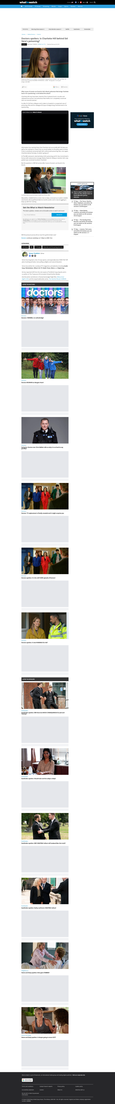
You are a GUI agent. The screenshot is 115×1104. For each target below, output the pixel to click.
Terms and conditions (27, 1086)
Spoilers (24, 44)
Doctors (39, 34)
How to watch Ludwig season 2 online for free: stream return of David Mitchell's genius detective (83, 194)
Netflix (67, 29)
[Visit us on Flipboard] (81, 2)
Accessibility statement (28, 1090)
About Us (60, 1090)
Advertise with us (79, 1090)
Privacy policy (61, 1086)
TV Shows (37, 6)
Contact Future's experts (46, 1086)
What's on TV (41, 44)
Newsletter (65, 87)
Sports (66, 6)
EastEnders (77, 29)
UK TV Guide (28, 6)
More (79, 6)
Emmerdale (87, 29)
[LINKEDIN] (30, 256)
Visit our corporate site (78, 1075)
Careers (42, 1090)
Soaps (60, 6)
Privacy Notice (26, 220)
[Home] (22, 6)
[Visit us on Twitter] (78, 2)
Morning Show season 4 (37, 29)
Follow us (57, 87)
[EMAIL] (35, 256)
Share (25, 87)
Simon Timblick (33, 44)
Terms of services (42, 219)
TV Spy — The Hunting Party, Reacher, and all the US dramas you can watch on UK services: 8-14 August (83, 222)
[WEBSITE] (33, 256)
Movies (54, 6)
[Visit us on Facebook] (76, 2)
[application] (45, 127)
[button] (92, 2)
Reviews (73, 6)
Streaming (46, 6)
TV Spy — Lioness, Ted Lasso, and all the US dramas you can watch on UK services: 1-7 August (83, 232)
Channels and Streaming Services (53, 247)
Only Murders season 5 (55, 29)
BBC (31, 247)
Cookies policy (79, 1086)
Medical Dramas (31, 34)
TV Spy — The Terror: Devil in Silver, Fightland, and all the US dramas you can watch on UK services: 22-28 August (83, 204)
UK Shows (25, 247)
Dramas (23, 34)
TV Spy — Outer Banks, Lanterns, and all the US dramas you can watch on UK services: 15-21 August (83, 213)
